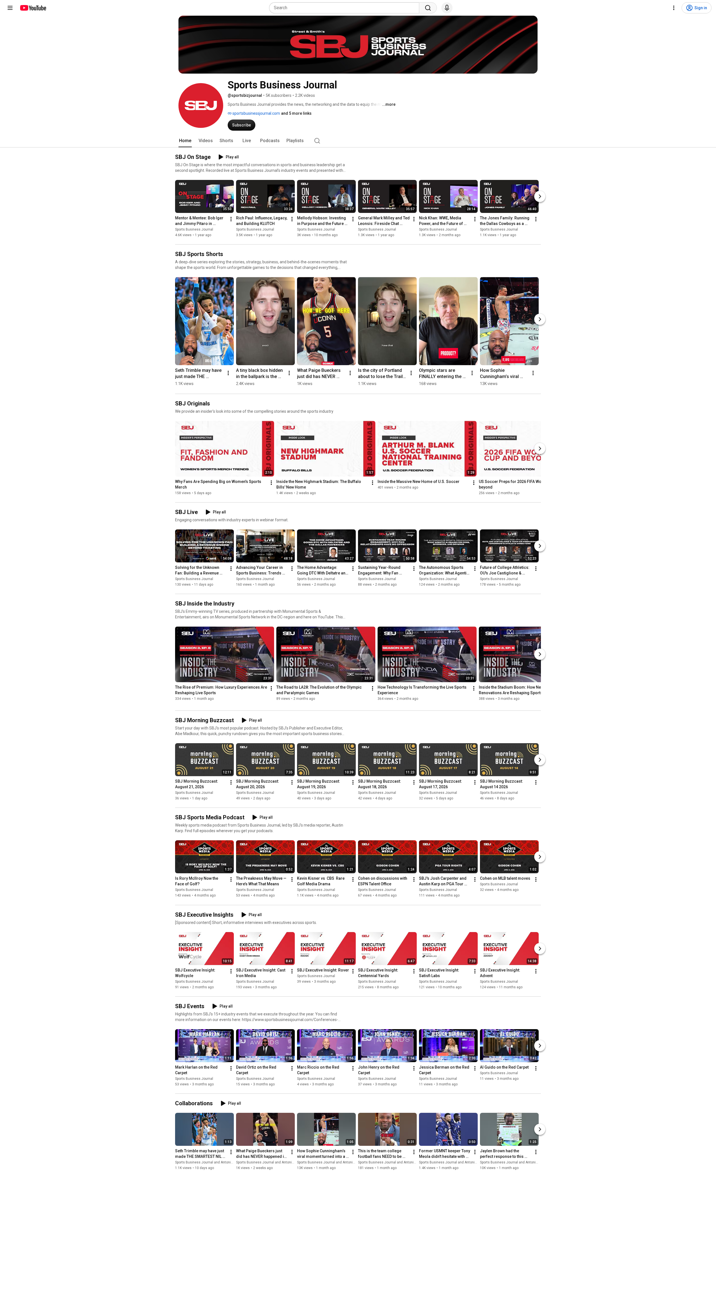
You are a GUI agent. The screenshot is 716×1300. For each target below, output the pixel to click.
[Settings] (673, 7)
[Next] (539, 196)
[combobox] (346, 7)
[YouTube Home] (33, 8)
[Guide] (10, 7)
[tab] (185, 140)
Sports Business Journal (194, 229)
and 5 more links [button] (296, 113)
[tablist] (358, 140)
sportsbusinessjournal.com (256, 113)
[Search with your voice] (447, 7)
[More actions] (231, 219)
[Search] (428, 7)
